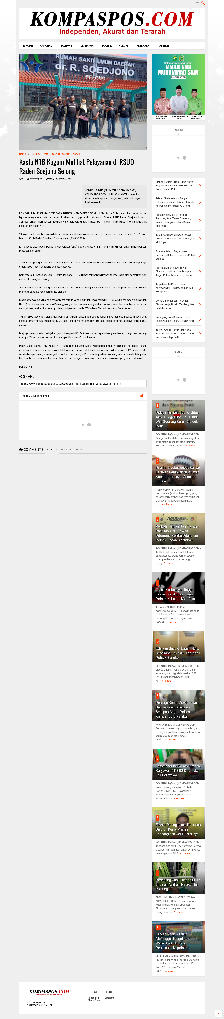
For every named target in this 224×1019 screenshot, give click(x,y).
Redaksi (110, 992)
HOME (29, 45)
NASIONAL (46, 45)
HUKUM (123, 45)
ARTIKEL (164, 45)
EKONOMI (66, 45)
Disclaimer (110, 998)
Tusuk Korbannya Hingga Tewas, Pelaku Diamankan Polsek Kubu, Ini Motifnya (175, 594)
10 (158, 927)
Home (22, 154)
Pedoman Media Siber (94, 999)
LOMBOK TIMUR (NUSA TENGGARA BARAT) (56, 154)
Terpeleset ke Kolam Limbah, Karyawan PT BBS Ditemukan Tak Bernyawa (178, 770)
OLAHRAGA (86, 45)
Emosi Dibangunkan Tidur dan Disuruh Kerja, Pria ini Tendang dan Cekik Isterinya (178, 829)
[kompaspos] (112, 37)
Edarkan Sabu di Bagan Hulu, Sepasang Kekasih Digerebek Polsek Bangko (178, 653)
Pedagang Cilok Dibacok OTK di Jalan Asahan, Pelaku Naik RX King (178, 884)
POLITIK (107, 45)
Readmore (190, 446)
